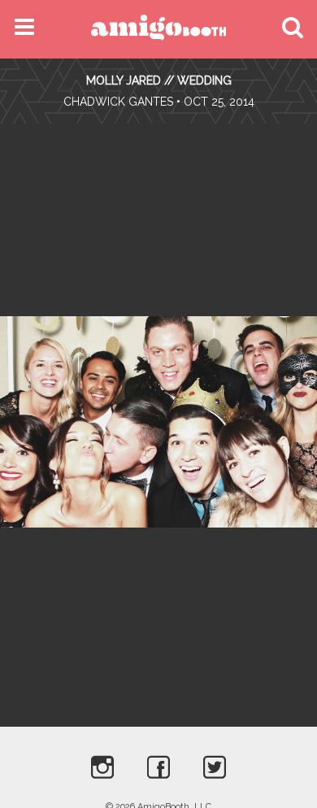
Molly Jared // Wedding (159, 80)
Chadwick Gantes (118, 101)
